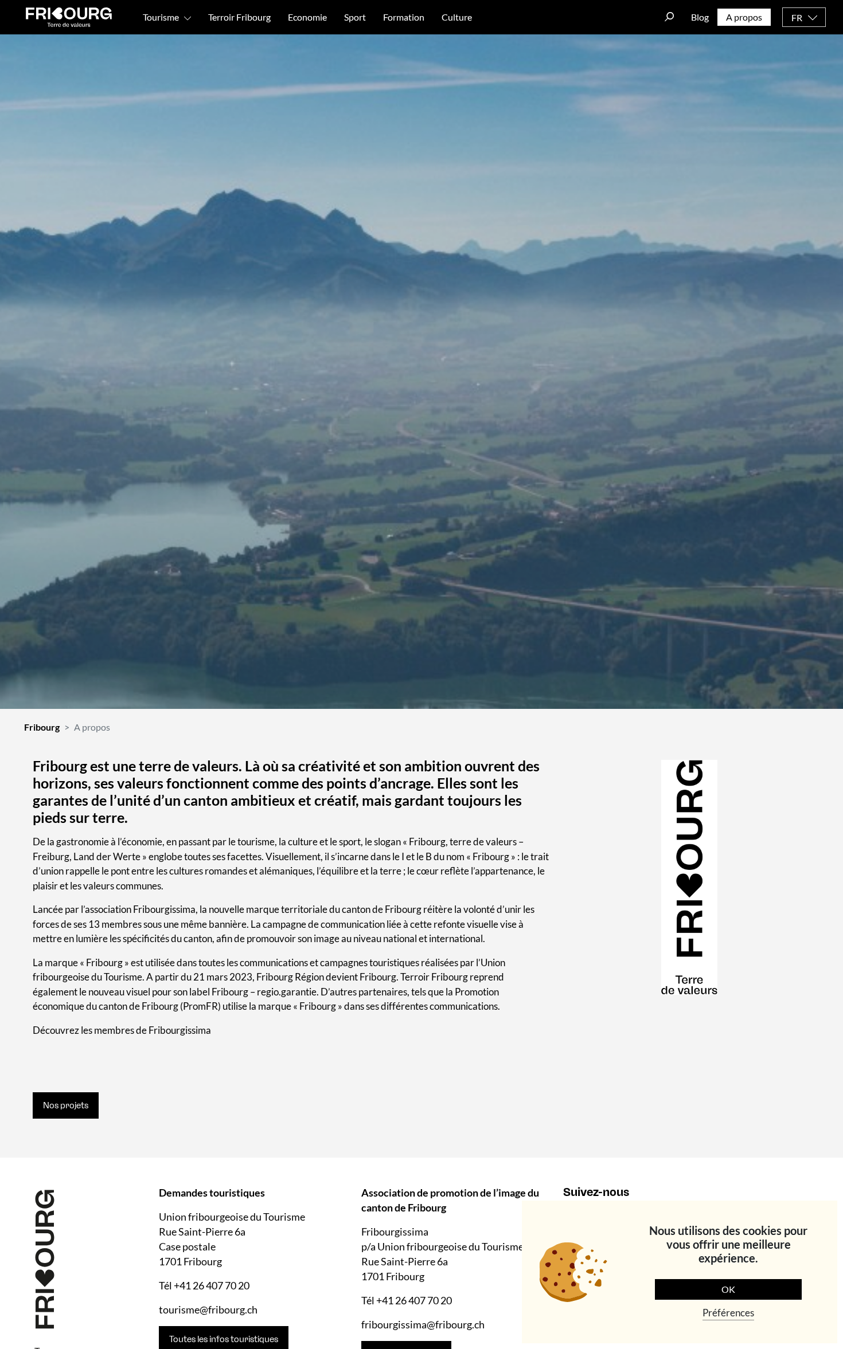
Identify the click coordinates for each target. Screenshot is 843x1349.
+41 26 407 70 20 (211, 1285)
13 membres (115, 924)
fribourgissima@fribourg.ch (423, 1324)
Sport (355, 16)
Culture (457, 16)
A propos (744, 16)
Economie (307, 16)
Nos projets (65, 1105)
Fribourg (42, 726)
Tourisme (161, 16)
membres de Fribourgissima (152, 1030)
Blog (700, 16)
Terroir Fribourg (239, 16)
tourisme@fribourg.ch (208, 1309)
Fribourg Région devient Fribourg (326, 977)
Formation (403, 16)
